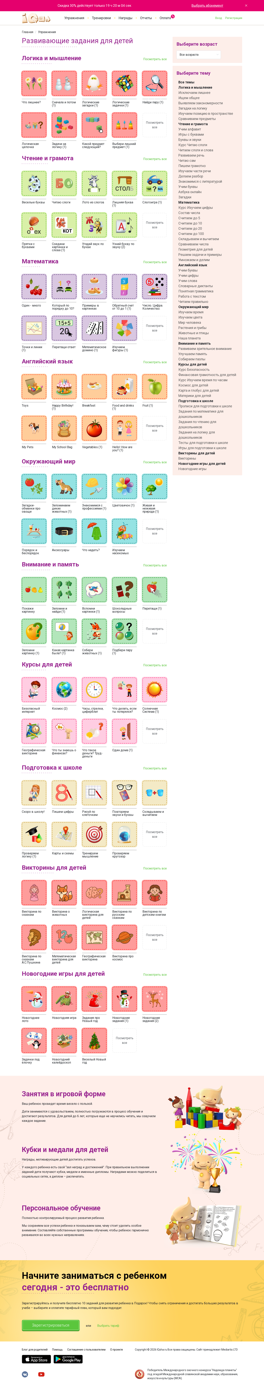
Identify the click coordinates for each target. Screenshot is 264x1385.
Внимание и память (194, 343)
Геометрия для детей (195, 249)
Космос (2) (59, 708)
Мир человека (189, 322)
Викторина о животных (61, 913)
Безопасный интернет (31, 710)
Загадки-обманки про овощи (31, 508)
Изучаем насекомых (120, 551)
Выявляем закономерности (200, 103)
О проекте (116, 1349)
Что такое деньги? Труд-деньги (92, 753)
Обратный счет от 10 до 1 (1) (123, 307)
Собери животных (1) (92, 651)
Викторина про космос (123, 957)
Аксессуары (60, 550)
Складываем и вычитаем (153, 813)
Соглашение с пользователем (86, 1349)
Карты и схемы (63, 853)
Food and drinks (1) (123, 407)
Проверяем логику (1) (30, 854)
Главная (27, 32)
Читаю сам (187, 160)
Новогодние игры (192, 469)
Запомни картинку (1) (30, 651)
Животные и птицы (193, 333)
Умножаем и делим (194, 260)
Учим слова (187, 281)
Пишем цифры (63, 812)
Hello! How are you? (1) (122, 448)
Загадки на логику (192, 108)
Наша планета (189, 338)
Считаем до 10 (190, 223)
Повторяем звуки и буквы (123, 813)
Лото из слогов (93, 202)
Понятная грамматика (195, 291)
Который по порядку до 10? (63, 307)
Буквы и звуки (189, 140)
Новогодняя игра (64, 1018)
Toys (25, 405)
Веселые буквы (33, 202)
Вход (218, 18)
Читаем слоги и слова (195, 150)
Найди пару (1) (152, 102)
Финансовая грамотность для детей (207, 375)
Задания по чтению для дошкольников (197, 424)
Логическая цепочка (30, 145)
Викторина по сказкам (31, 913)
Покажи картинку (28, 610)
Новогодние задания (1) (121, 1019)
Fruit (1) (147, 405)
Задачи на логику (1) (59, 145)
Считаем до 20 (190, 228)
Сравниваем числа (193, 244)
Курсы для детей (192, 364)
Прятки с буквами (28, 245)
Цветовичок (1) (123, 505)
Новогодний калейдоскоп (61, 1061)
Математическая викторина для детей (64, 959)
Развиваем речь (191, 155)
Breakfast (88, 405)
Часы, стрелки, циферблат (92, 710)
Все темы (186, 82)
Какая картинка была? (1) (63, 651)
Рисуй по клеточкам (90, 813)
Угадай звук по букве (93, 245)
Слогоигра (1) (152, 202)
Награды (125, 18)
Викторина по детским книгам (154, 913)
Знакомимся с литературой (200, 181)
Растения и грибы (192, 328)
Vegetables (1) (92, 447)
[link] (27, 32)
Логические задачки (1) (120, 103)
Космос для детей (193, 385)
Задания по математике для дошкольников (200, 414)
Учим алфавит (189, 129)
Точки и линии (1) (32, 348)
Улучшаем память (192, 354)
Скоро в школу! (33, 812)
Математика (188, 202)
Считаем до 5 (189, 218)
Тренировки (101, 18)
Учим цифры (188, 275)
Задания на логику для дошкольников (196, 434)
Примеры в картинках (90, 307)
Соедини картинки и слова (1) (60, 247)
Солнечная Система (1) (150, 710)
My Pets (27, 447)
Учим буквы (188, 187)
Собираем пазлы (191, 359)
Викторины (187, 458)
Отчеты (146, 18)
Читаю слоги (61, 202)
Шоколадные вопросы (122, 610)
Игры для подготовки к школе (202, 448)
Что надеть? (91, 550)
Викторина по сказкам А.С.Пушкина (31, 959)
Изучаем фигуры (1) (120, 348)
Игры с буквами (191, 134)
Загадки (184, 197)
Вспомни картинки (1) (91, 610)
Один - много (31, 305)
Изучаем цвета (190, 317)
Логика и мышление (195, 87)
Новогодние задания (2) (151, 1019)
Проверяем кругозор (120, 854)
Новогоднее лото (30, 1019)
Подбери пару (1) (122, 651)
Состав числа (189, 213)
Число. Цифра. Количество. (152, 307)
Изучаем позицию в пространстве (205, 113)
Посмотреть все (155, 59)
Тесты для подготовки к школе (203, 443)
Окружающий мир (193, 307)
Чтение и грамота (193, 124)
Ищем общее (189, 98)
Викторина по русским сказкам (122, 915)
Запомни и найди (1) (59, 610)
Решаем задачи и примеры (200, 255)
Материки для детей (194, 396)
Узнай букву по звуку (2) (123, 245)
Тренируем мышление (90, 854)
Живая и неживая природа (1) (150, 508)
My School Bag (62, 447)
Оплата (165, 17)
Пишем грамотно (192, 166)
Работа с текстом (192, 296)
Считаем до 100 (191, 234)
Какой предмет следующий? (93, 145)
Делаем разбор (190, 176)
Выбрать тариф (108, 1326)
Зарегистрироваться (50, 1325)
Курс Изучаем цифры (195, 208)
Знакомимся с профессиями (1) (94, 507)
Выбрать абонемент (207, 6)
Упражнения (74, 18)
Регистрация (233, 18)
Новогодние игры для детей (202, 464)
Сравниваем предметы (197, 119)
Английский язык (192, 265)
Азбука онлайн (190, 192)
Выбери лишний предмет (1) (124, 145)
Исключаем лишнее (194, 93)
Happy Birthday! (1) (62, 407)
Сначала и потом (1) (64, 103)
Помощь (57, 1349)
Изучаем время (191, 312)
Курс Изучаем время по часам (202, 380)
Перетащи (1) (152, 608)
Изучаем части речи (194, 171)
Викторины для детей (196, 453)
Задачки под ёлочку (31, 1061)
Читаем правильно (193, 302)
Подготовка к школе (195, 401)
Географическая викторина (33, 751)
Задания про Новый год (91, 1019)
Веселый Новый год (94, 1061)
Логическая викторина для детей (92, 915)
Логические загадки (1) (90, 103)
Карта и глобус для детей (198, 390)
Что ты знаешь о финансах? (64, 751)
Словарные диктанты (195, 286)
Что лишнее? (31, 102)
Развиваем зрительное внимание (205, 349)
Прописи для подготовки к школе (205, 406)
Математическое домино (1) (94, 348)
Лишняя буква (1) (122, 203)
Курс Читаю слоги (192, 145)
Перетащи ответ (64, 347)
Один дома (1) (122, 750)
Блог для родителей (35, 1349)
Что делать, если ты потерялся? (124, 710)
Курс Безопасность (193, 369)
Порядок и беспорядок (30, 551)
